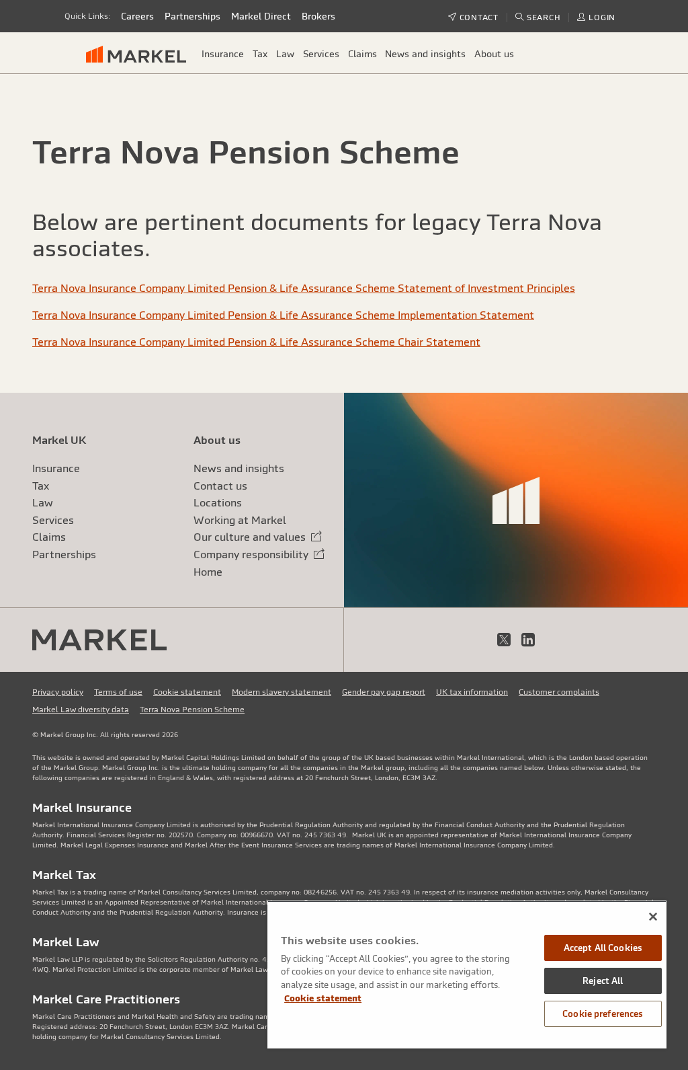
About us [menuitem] (494, 53)
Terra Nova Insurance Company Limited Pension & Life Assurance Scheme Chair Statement (256, 342)
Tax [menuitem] (260, 53)
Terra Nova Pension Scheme (192, 709)
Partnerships (192, 16)
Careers (137, 16)
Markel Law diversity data (80, 709)
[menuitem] (142, 53)
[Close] (653, 917)
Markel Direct (261, 16)
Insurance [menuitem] (223, 53)
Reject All (603, 981)
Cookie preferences (602, 1014)
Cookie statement (187, 692)
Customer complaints (559, 692)
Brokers (318, 16)
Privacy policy (57, 692)
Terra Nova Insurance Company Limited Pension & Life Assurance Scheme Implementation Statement (283, 315)
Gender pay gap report (383, 692)
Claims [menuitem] (362, 53)
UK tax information (472, 692)
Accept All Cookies (603, 948)
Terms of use (118, 692)
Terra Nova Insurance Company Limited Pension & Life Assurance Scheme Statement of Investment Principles (303, 288)
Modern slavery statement (281, 692)
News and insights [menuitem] (425, 53)
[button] (538, 17)
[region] (466, 974)
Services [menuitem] (321, 53)
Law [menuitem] (285, 53)
